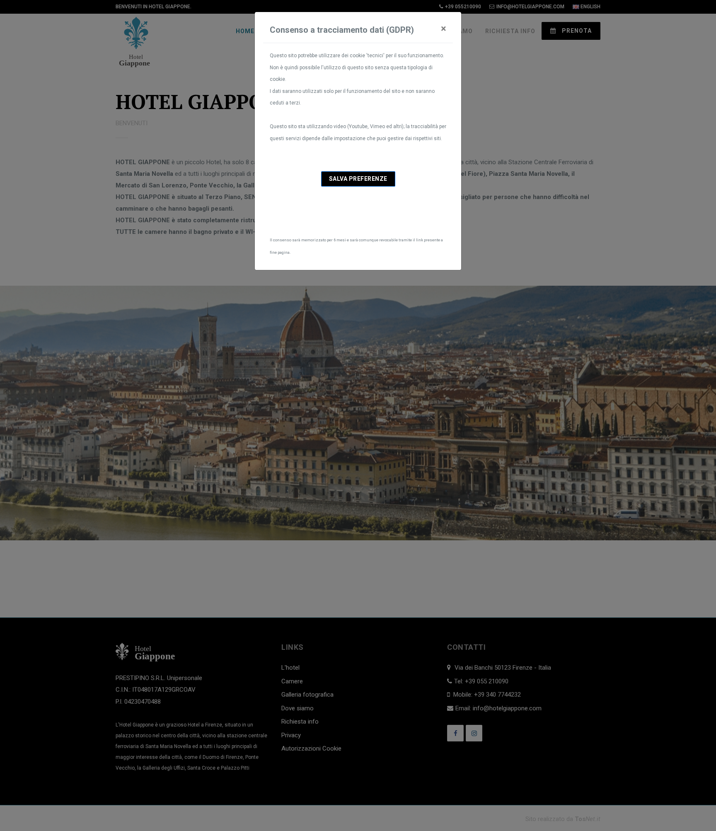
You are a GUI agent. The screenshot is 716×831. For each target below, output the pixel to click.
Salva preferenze (358, 178)
